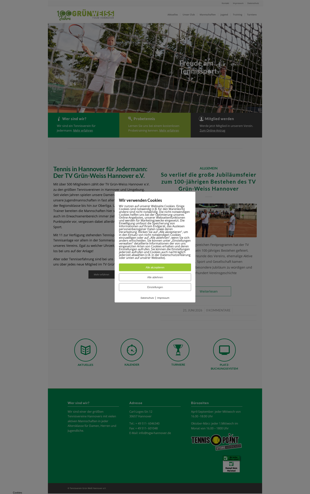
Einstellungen (155, 287)
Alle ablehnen (155, 277)
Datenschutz (147, 297)
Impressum (163, 297)
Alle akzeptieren (155, 267)
